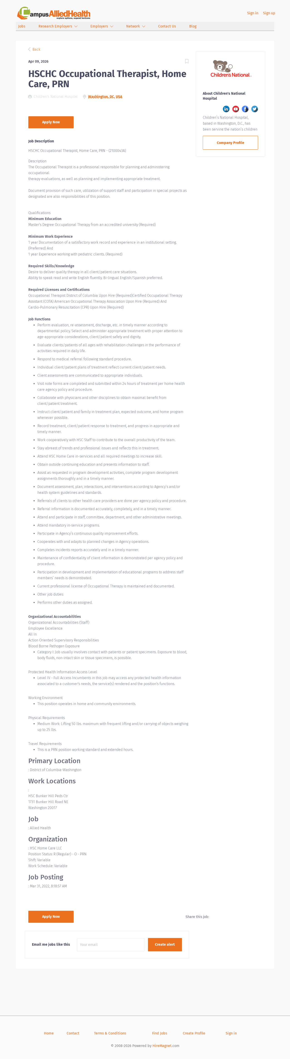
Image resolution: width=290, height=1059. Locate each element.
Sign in (252, 13)
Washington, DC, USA (105, 96)
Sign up (269, 13)
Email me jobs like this (51, 944)
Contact (73, 1033)
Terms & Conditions (110, 1033)
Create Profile (194, 1033)
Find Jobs (159, 1033)
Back (35, 49)
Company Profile (230, 143)
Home (49, 1033)
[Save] (186, 62)
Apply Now (51, 122)
